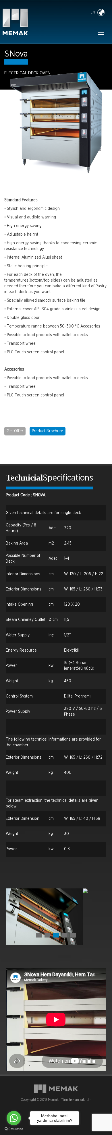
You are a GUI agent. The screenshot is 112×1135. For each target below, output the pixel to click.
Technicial (24, 477)
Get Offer (15, 431)
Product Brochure (47, 431)
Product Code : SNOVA (25, 495)
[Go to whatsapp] (14, 1118)
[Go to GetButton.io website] (14, 1129)
